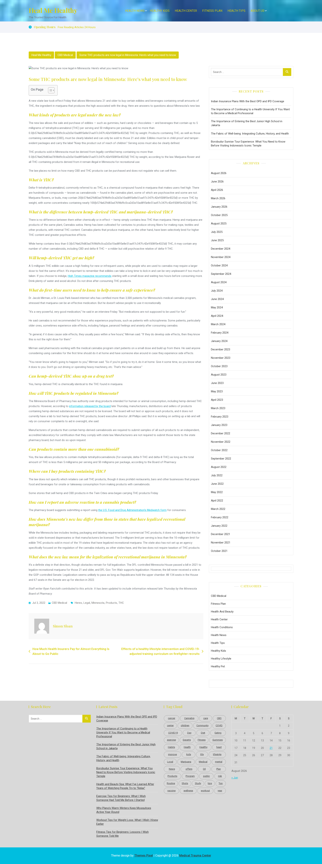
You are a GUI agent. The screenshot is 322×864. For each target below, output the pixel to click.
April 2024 (217, 316)
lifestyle (217, 754)
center (170, 725)
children (185, 725)
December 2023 (220, 349)
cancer (171, 718)
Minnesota (97, 602)
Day (189, 732)
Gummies (217, 739)
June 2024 (217, 299)
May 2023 (217, 391)
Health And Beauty (222, 611)
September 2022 (221, 458)
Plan (218, 769)
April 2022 (217, 500)
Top (221, 783)
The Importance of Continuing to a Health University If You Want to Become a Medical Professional (250, 111)
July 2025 (216, 232)
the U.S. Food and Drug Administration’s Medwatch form (132, 510)
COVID (219, 725)
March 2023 (218, 408)
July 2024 (216, 290)
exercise (171, 739)
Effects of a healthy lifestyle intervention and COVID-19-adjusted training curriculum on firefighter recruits (160, 651)
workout (205, 790)
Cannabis (189, 718)
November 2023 (220, 358)
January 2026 (219, 206)
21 (271, 747)
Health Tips (236, 11)
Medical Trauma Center (195, 855)
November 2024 (220, 257)
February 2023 (219, 416)
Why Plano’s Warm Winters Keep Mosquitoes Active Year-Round (123, 810)
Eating (218, 732)
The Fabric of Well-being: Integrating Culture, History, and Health (250, 133)
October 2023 (219, 366)
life (202, 754)
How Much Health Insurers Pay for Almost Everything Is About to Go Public (70, 651)
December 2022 (220, 433)
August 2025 (218, 223)
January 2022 (219, 525)
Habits (171, 747)
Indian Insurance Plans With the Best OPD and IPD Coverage (247, 101)
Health (187, 747)
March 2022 (218, 509)
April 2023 (217, 399)
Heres (78, 602)
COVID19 (173, 732)
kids (188, 754)
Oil (204, 769)
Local (170, 761)
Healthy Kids (160, 11)
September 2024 (221, 274)
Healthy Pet (218, 666)
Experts (187, 739)
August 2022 (218, 467)
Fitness (202, 739)
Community (202, 725)
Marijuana (186, 761)
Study (198, 783)
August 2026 (218, 173)
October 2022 (219, 450)
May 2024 (217, 307)
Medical (203, 761)
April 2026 (217, 190)
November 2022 (220, 441)
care (205, 718)
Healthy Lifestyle (221, 658)
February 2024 (219, 332)
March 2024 (218, 324)
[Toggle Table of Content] (49, 90)
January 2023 (219, 425)
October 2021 (219, 551)
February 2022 (219, 517)
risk (220, 776)
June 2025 (217, 240)
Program (190, 776)
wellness (188, 790)
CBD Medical (65, 55)
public (206, 776)
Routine (171, 783)
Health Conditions (222, 627)
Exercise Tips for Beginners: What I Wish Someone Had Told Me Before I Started (121, 798)
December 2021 (220, 534)
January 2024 (219, 341)
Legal (86, 602)
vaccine (171, 790)
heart (219, 747)
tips (210, 783)
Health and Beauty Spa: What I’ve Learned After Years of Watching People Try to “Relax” (125, 786)
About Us (257, 11)
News (172, 769)
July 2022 (216, 475)
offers (189, 769)
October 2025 (219, 215)
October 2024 (219, 265)
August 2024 (218, 282)
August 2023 (218, 374)
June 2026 (217, 181)
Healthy (203, 747)
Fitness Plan (212, 11)
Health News (135, 11)
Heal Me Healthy (53, 10)
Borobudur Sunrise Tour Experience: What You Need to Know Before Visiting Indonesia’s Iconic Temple (248, 143)
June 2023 (217, 383)
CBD (219, 718)
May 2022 (217, 492)
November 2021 (220, 542)
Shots (185, 783)
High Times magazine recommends (89, 276)
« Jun (234, 777)
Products (111, 602)
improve (172, 754)
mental (218, 761)
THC (121, 602)
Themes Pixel (143, 855)
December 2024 (220, 248)
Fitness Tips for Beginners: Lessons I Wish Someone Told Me (122, 834)
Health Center (186, 11)
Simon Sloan (63, 626)
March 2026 (218, 198)
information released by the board (90, 406)
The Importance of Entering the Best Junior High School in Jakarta (246, 123)
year (220, 790)
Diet (203, 732)
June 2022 (217, 483)
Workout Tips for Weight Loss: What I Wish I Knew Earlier (127, 822)
